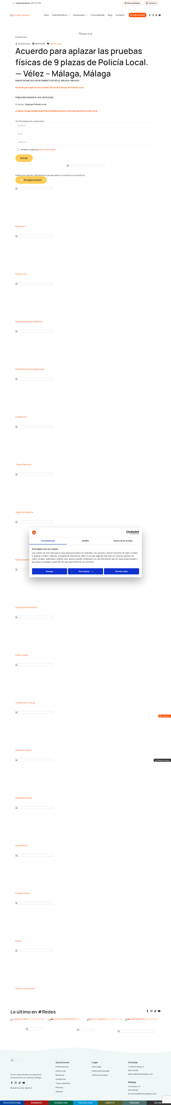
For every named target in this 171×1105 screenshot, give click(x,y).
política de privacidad (46, 149)
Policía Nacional (12, 1102)
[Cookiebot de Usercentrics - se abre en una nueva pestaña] (128, 532)
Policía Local (55, 43)
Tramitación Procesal (25, 702)
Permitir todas (121, 571)
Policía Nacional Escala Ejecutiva (30, 369)
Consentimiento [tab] (48, 541)
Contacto (120, 15)
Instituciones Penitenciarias (28, 559)
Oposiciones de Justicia (26, 607)
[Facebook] (150, 15)
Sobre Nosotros (59, 15)
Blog (110, 15)
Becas (18, 940)
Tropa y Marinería (23, 464)
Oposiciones (79, 15)
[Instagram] (153, 15)
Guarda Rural (21, 845)
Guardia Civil (21, 416)
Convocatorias (98, 15)
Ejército (110, 1102)
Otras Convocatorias (25, 988)
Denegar (49, 571)
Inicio (46, 15)
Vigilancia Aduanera (24, 512)
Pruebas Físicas (22, 893)
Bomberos (20, 226)
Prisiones (134, 1102)
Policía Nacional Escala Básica (28, 321)
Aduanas (158, 1102)
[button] (137, 15)
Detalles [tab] (85, 541)
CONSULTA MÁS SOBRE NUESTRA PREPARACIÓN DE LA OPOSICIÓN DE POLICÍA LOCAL (56, 111)
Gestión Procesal (23, 750)
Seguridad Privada (23, 798)
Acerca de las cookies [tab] (123, 541)
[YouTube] (160, 15)
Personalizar (84, 571)
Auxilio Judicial (21, 655)
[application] (68, 15)
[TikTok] (156, 15)
